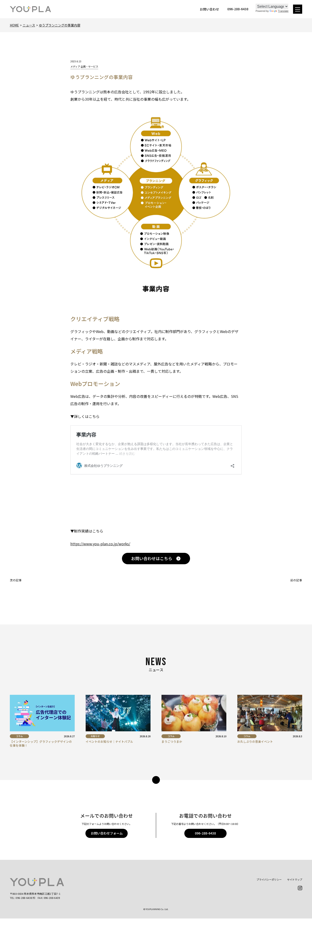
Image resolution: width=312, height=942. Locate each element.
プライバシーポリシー (269, 879)
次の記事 (16, 580)
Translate (283, 11)
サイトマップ (294, 879)
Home (14, 25)
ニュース (29, 25)
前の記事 (296, 580)
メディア (75, 66)
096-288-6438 (205, 833)
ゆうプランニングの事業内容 (59, 25)
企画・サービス (89, 66)
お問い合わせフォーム (107, 833)
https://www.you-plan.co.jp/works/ (100, 543)
